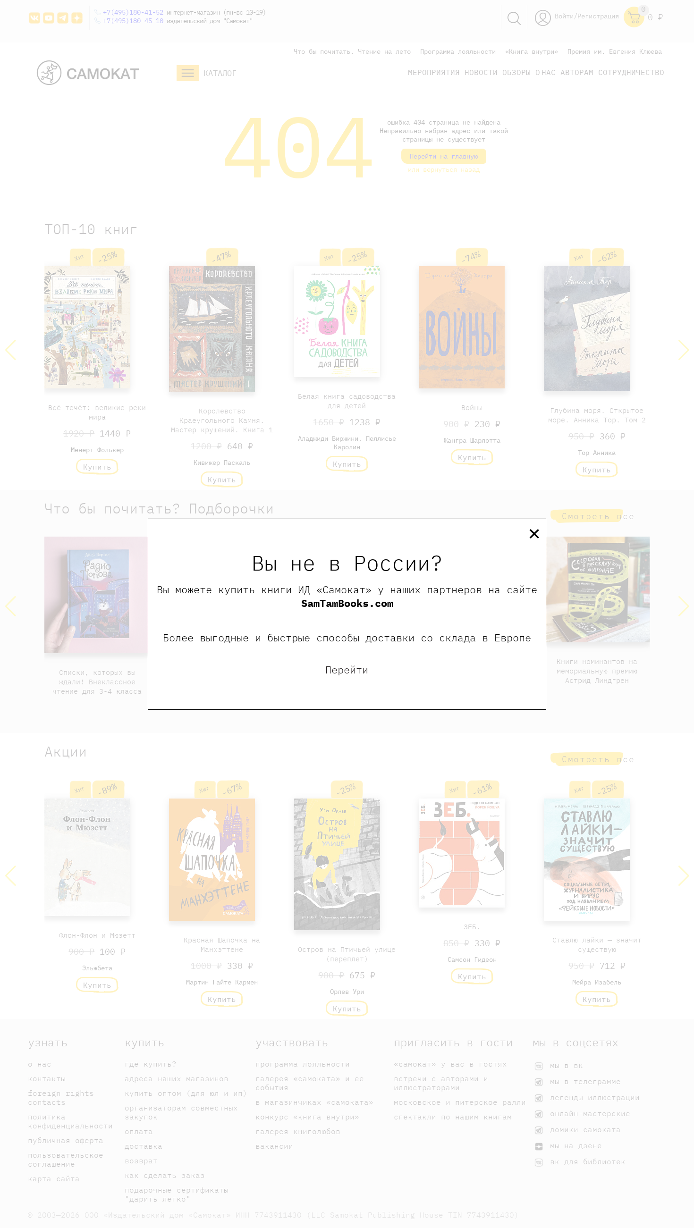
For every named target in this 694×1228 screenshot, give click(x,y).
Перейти (346, 669)
